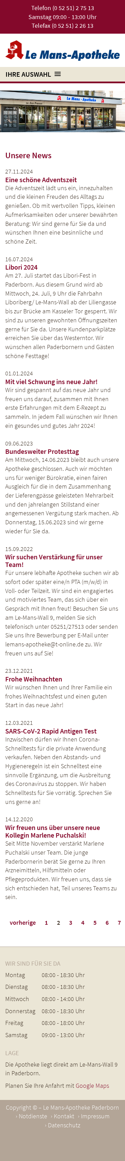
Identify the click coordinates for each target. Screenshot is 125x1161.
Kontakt (64, 1116)
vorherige (23, 922)
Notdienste (33, 1116)
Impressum (95, 1116)
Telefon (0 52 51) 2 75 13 (62, 8)
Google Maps (92, 1086)
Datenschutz (64, 1125)
